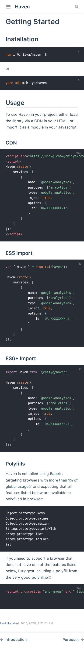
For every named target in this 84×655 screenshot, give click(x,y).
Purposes (71, 639)
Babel (55, 473)
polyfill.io (40, 577)
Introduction (16, 639)
